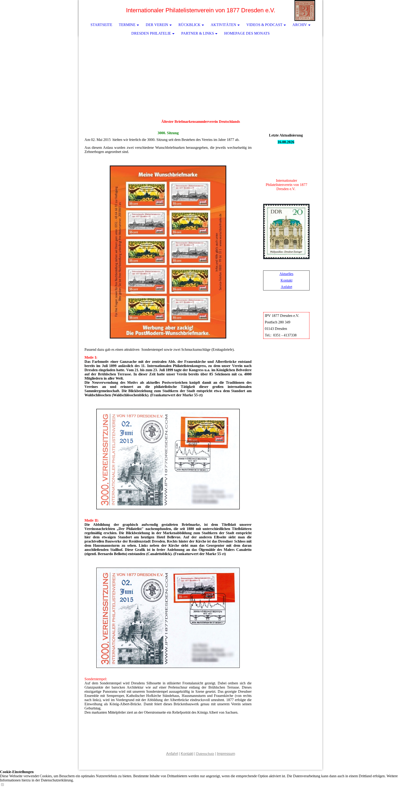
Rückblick (189, 25)
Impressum (226, 754)
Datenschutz (205, 754)
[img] (305, 10)
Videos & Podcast (264, 25)
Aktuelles (286, 274)
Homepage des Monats (247, 33)
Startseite (101, 25)
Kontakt (286, 280)
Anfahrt (286, 287)
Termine (127, 25)
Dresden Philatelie (151, 33)
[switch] (2, 785)
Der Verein (157, 25)
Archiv (299, 25)
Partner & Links (197, 33)
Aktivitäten (223, 25)
